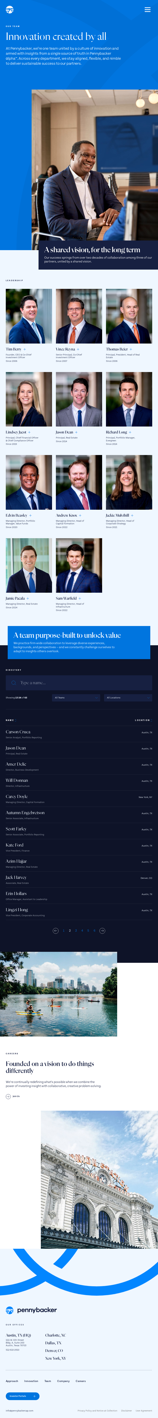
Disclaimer (126, 1411)
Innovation (31, 1381)
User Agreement (144, 1411)
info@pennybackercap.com (19, 1411)
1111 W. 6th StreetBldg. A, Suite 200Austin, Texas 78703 (16, 1343)
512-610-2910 (12, 1350)
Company (63, 1381)
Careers (81, 1381)
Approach (12, 1381)
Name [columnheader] (10, 720)
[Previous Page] (56, 931)
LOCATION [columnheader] (142, 720)
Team (48, 1381)
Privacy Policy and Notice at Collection (97, 1411)
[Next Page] (102, 931)
